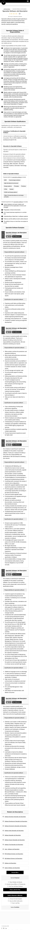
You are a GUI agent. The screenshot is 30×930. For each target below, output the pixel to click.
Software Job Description (10, 863)
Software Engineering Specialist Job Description (16, 826)
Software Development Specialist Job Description (16, 821)
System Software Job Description (12, 867)
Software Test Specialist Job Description (14, 844)
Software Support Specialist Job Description (15, 840)
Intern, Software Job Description (12, 849)
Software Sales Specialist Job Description (14, 830)
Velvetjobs (3, 2)
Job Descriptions (7, 9)
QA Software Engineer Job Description (13, 858)
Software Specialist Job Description (13, 835)
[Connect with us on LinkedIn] (6, 928)
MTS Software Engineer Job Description (14, 853)
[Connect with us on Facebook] (1, 928)
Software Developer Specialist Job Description (15, 816)
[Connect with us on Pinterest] (4, 928)
